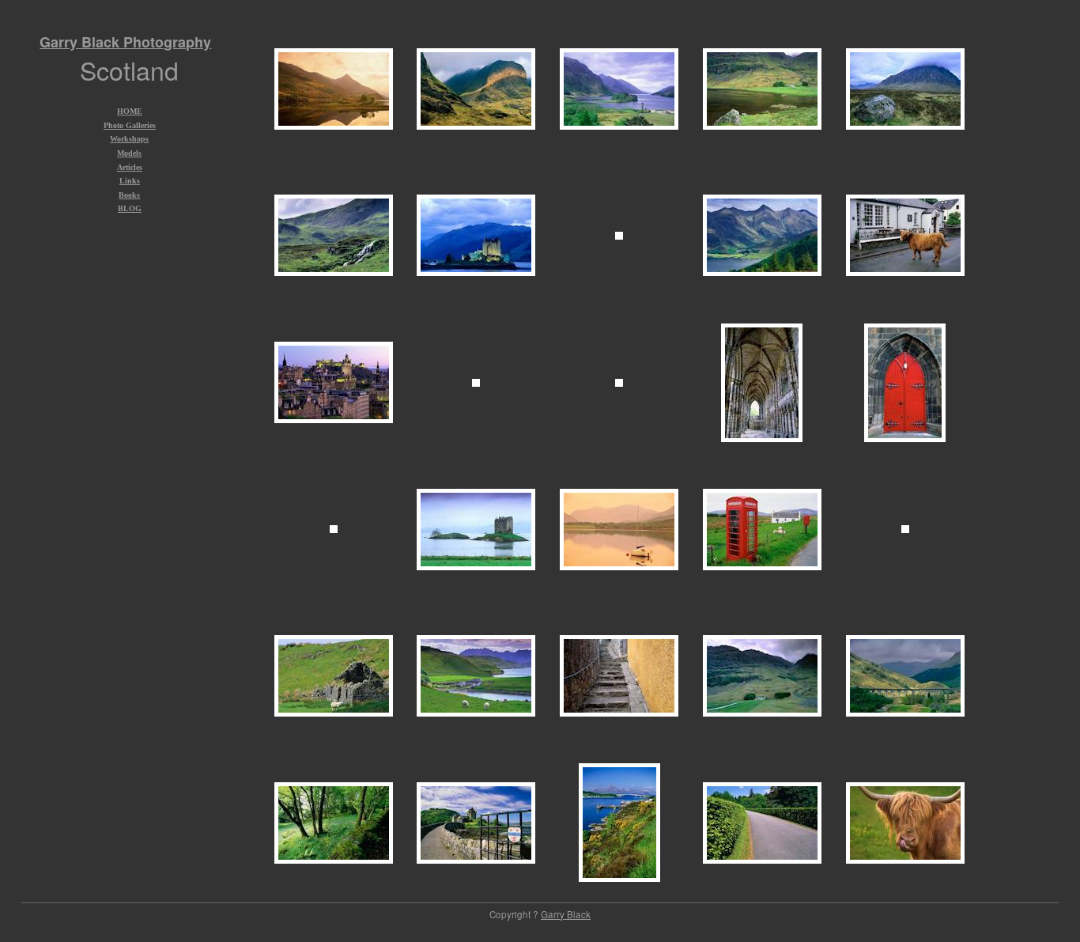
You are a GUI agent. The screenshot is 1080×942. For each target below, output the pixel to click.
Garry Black (566, 914)
